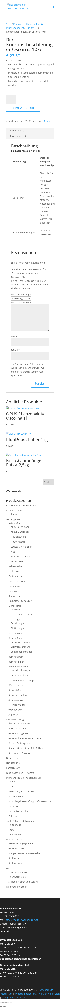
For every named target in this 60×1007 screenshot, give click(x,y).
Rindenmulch (15, 796)
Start (8, 23)
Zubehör (13, 514)
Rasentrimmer (16, 661)
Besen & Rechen (17, 728)
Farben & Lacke (14, 510)
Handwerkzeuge (17, 876)
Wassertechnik (14, 839)
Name (15, 336)
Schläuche (14, 858)
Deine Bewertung (21, 294)
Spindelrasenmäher (21, 651)
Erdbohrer (14, 571)
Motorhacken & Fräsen (20, 614)
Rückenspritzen (16, 685)
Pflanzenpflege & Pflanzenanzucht (24, 777)
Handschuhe (13, 762)
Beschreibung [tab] (16, 130)
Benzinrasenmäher (21, 641)
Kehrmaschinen (19, 675)
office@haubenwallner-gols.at (22, 919)
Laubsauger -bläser (21, 546)
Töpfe (11, 829)
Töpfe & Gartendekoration (20, 821)
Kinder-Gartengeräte (19, 743)
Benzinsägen (18, 623)
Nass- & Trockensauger (23, 680)
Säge (13, 551)
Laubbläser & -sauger (20, 600)
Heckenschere (18, 536)
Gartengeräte (13, 519)
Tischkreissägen (17, 704)
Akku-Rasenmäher (20, 526)
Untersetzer (14, 834)
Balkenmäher (15, 566)
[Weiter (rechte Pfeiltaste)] (4, 1006)
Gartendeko (14, 824)
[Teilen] (7, 1002)
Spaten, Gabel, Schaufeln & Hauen (26, 748)
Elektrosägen (18, 628)
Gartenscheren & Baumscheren (25, 738)
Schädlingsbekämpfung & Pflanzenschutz (30, 801)
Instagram (7, 997)
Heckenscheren (16, 581)
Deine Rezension (21, 302)
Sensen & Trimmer (21, 556)
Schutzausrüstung (18, 694)
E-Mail (15, 350)
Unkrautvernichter (18, 811)
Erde (10, 786)
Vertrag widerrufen (49, 993)
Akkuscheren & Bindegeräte (21, 505)
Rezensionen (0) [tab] (17, 136)
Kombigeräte (13, 767)
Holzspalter (14, 591)
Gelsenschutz (13, 758)
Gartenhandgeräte (18, 733)
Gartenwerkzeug (15, 719)
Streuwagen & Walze (19, 753)
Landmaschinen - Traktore (20, 772)
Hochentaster (18, 541)
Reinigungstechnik (18, 666)
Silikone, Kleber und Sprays (23, 881)
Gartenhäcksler (16, 576)
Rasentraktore (16, 656)
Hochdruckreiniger (21, 670)
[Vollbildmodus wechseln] (4, 1002)
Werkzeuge (12, 868)
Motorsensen (15, 633)
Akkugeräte (14, 523)
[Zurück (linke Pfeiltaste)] (1, 1006)
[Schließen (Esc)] (11, 1002)
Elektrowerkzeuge (17, 871)
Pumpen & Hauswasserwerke (24, 853)
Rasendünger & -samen (21, 791)
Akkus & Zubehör (20, 531)
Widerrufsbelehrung (26, 993)
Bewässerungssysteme (20, 843)
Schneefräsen (15, 690)
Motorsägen (14, 619)
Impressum (6, 993)
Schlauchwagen (16, 863)
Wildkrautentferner (16, 886)
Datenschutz (47, 989)
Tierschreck (14, 806)
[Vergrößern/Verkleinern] (1, 1002)
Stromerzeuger (16, 699)
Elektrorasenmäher (21, 646)
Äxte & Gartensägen (19, 723)
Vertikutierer (17, 561)
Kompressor (14, 596)
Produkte (18, 23)
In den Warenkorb (23, 108)
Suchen (48, 481)
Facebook (20, 997)
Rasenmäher (15, 638)
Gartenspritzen (16, 848)
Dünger (30, 27)
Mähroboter (14, 605)
